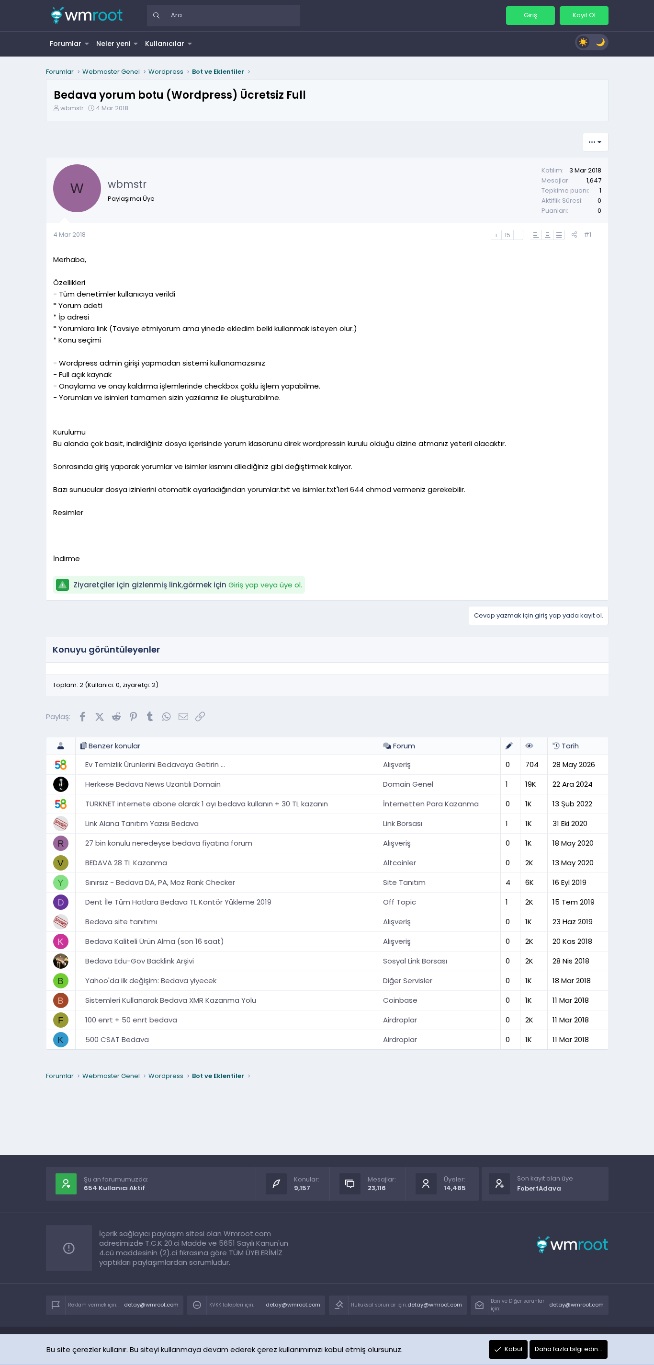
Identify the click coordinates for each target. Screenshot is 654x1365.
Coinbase (400, 1000)
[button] (87, 43)
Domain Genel (408, 784)
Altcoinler (399, 863)
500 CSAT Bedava (117, 1039)
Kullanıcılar (164, 43)
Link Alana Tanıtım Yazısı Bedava (142, 823)
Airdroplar (400, 1020)
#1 (587, 234)
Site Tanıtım (404, 882)
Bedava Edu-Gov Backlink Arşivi (139, 961)
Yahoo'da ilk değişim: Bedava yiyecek (150, 980)
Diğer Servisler (407, 980)
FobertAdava (539, 1188)
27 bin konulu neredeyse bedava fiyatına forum (168, 843)
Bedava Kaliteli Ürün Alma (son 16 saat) (154, 941)
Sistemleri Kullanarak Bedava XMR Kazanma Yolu (170, 1000)
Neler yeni (113, 43)
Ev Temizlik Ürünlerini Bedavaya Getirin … (155, 764)
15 (507, 235)
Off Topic (399, 902)
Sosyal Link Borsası (415, 961)
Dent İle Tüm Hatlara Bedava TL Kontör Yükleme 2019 (178, 902)
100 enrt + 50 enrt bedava (131, 1020)
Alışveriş (397, 764)
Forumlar (65, 43)
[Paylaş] (574, 235)
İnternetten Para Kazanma (431, 804)
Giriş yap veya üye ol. (265, 585)
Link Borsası (402, 823)
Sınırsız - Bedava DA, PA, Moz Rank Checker (160, 882)
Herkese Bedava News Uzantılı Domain (153, 784)
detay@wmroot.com (151, 1304)
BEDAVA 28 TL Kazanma (126, 863)
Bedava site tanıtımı (121, 922)
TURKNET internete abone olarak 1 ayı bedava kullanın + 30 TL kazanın (206, 804)
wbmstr (72, 108)
